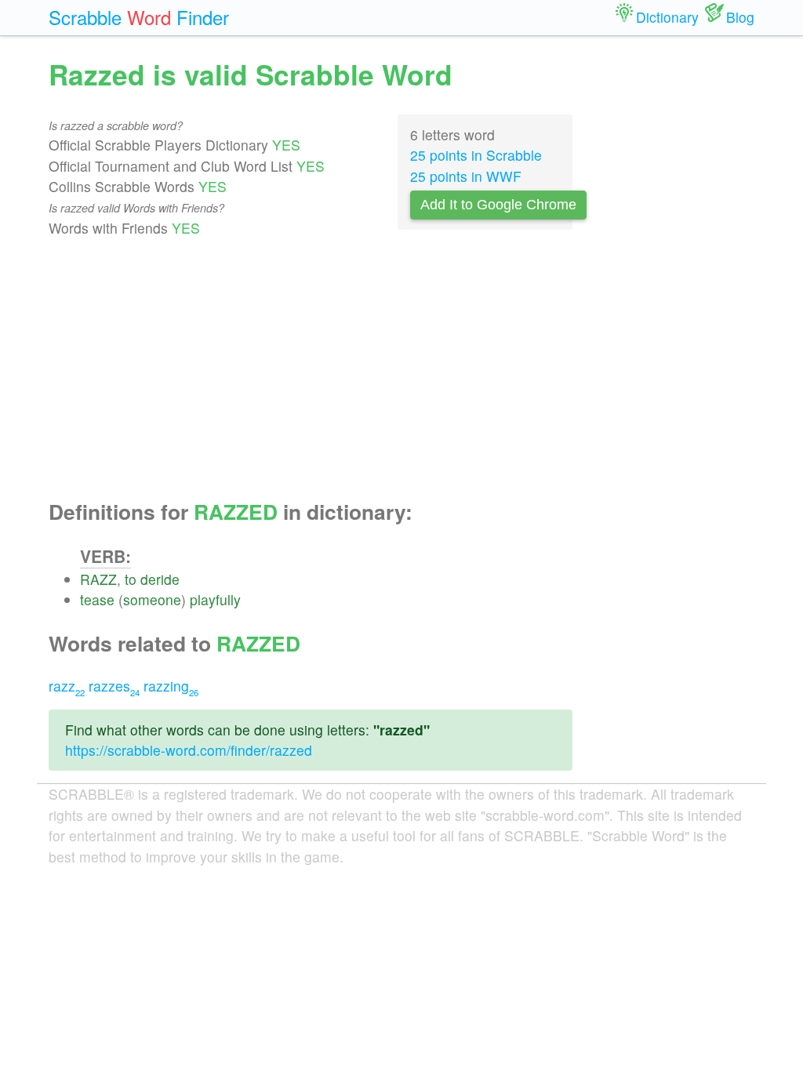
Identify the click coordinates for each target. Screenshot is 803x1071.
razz (67, 685)
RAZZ (98, 579)
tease (97, 599)
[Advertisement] (310, 369)
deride (160, 579)
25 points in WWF (465, 176)
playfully (215, 599)
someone (152, 599)
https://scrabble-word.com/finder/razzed (188, 750)
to (130, 579)
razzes (114, 685)
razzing (171, 685)
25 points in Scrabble (476, 155)
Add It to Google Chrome (498, 204)
